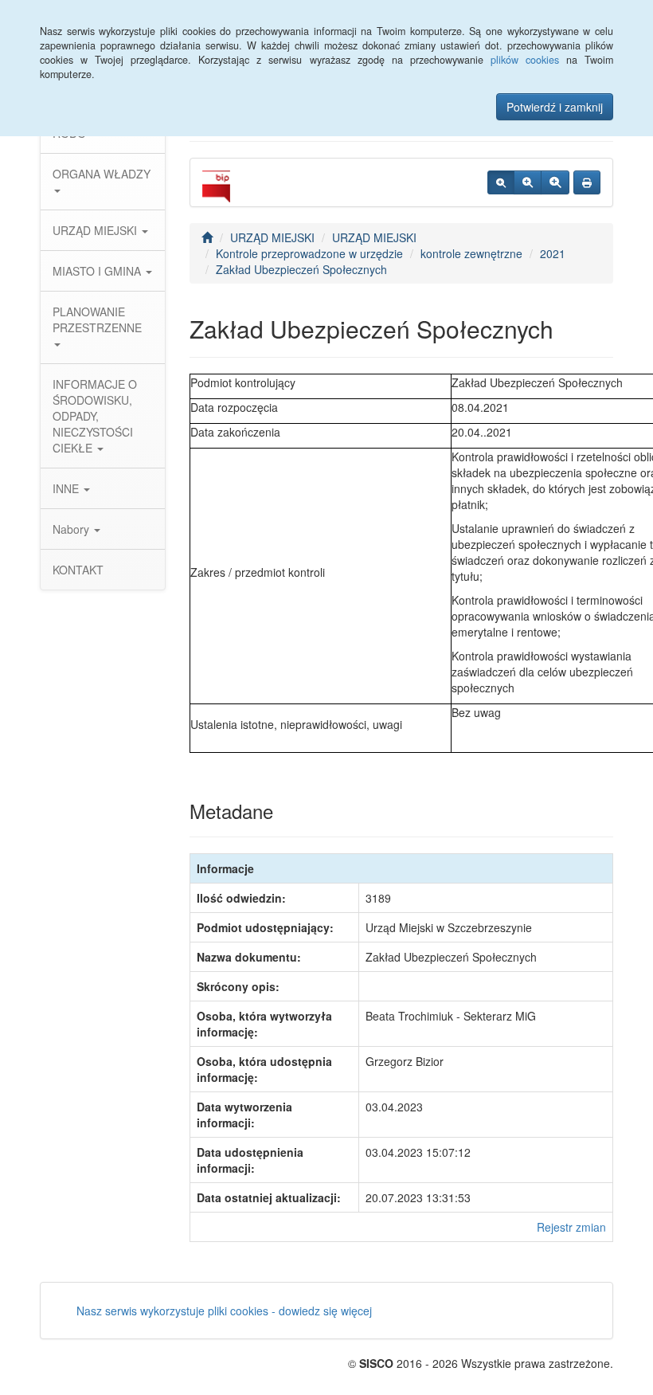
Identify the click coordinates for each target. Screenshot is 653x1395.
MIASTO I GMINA (98, 271)
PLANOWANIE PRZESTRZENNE (97, 319)
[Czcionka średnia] (528, 182)
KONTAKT (78, 570)
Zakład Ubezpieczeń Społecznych (301, 269)
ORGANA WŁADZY (102, 174)
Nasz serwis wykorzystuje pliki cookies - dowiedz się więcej (224, 1311)
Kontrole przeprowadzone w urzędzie (309, 253)
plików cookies (525, 60)
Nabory (72, 529)
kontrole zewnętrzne (471, 253)
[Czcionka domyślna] (500, 182)
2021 (552, 253)
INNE (67, 488)
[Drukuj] (586, 182)
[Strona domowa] (207, 237)
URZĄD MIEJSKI (96, 230)
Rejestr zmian (571, 1227)
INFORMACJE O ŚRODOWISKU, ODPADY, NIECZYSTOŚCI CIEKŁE (95, 416)
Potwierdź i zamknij (554, 107)
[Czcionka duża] (555, 182)
